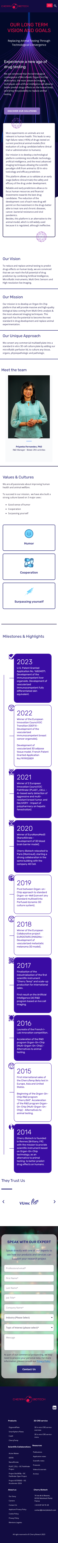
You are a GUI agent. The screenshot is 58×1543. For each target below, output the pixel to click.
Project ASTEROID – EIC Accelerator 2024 (17, 1481)
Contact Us (13, 1505)
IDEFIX (11, 1458)
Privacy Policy (43, 1361)
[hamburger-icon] (50, 5)
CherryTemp (13, 1440)
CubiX (11, 1436)
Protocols (36, 1465)
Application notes (39, 1456)
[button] (55, 6)
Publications (37, 1452)
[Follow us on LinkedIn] (54, 1407)
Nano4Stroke (14, 1462)
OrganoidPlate (14, 1427)
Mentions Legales (15, 1522)
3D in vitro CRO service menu (43, 1435)
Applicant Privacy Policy (17, 1509)
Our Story (12, 1496)
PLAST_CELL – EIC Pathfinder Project (19, 1467)
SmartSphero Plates (16, 1431)
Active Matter (14, 1453)
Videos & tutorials (39, 1469)
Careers (12, 1501)
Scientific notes (38, 1461)
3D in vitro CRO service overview (43, 1428)
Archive (36, 1474)
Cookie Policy (14, 1514)
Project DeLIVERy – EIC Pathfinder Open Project (18, 1474)
